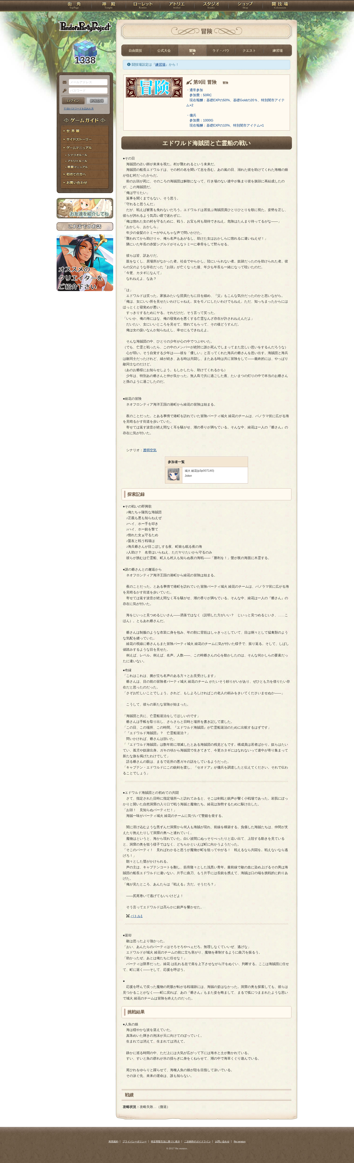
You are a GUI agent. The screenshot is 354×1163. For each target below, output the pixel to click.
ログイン (73, 100)
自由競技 (135, 50)
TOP (74, 6)
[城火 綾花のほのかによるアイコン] (174, 479)
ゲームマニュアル (85, 148)
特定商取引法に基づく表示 (165, 1141)
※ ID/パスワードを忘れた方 (79, 108)
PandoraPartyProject (85, 26)
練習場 (278, 50)
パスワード (63, 91)
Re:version (240, 1141)
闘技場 (279, 6)
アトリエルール (85, 161)
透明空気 (150, 450)
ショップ (245, 6)
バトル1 (137, 916)
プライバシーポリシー (135, 1141)
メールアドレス (63, 82)
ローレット (143, 6)
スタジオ (211, 6)
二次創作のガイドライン (197, 1141)
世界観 (85, 131)
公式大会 (164, 50)
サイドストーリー (85, 139)
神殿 (109, 6)
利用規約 (113, 1141)
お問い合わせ (85, 183)
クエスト (249, 50)
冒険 (192, 50)
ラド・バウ (220, 50)
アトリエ (177, 6)
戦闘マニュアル (85, 167)
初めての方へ (85, 174)
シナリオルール (85, 155)
